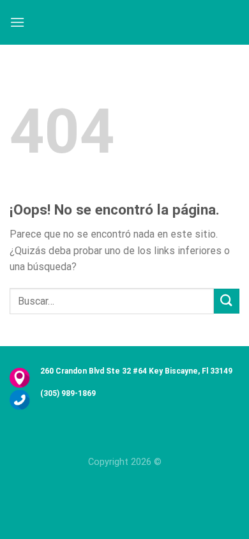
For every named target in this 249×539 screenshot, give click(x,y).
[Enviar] (226, 301)
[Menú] (17, 22)
